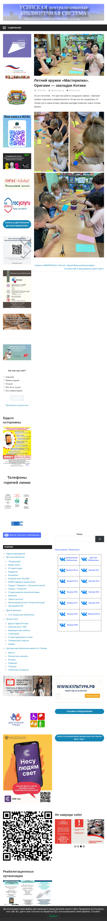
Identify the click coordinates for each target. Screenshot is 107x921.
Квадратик (13, 572)
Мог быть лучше (13, 387)
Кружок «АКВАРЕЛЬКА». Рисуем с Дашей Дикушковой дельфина (64, 265)
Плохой (9, 384)
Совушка (12, 666)
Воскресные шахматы (18, 656)
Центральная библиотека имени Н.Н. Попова (26, 648)
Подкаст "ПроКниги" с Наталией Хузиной (26, 585)
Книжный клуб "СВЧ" (17, 627)
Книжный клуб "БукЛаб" (19, 578)
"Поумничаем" (14, 561)
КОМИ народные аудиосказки (21, 582)
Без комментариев (14, 391)
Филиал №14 (74, 90)
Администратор (57, 90)
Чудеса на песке (15, 599)
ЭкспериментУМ (15, 606)
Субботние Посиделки (18, 670)
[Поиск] (99, 539)
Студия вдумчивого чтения (20, 637)
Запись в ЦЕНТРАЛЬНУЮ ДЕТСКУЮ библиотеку (17, 224)
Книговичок (13, 575)
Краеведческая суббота (19, 630)
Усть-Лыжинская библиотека (21, 615)
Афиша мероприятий (15, 554)
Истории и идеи (15, 568)
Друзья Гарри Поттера (18, 623)
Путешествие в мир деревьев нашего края (83, 269)
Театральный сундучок (18, 640)
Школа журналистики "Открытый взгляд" (26, 602)
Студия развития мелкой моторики (23, 592)
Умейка (11, 644)
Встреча (12, 660)
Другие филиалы (13, 610)
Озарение (12, 663)
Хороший (10, 377)
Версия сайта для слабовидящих (24, 535)
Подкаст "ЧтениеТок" (17, 589)
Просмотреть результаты (17, 405)
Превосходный (12, 380)
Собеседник (13, 634)
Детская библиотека (15, 557)
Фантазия (12, 595)
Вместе (11, 653)
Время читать (14, 565)
